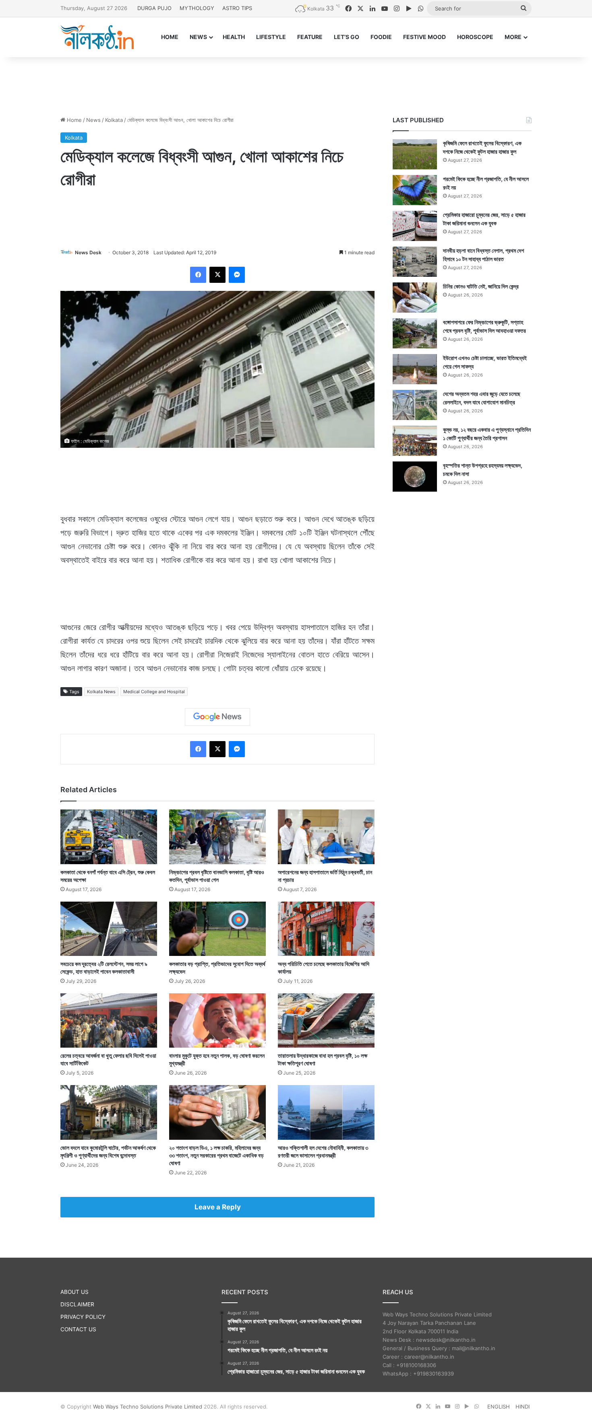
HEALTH (234, 36)
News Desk (88, 252)
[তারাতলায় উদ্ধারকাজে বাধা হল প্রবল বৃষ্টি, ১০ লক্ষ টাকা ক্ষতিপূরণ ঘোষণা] (326, 1020)
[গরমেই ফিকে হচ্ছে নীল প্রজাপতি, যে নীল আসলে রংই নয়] (415, 190)
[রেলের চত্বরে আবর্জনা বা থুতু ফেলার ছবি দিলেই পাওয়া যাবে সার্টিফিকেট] (108, 1020)
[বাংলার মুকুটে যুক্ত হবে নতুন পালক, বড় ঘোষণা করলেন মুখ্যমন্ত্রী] (217, 1020)
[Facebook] (198, 275)
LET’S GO (346, 36)
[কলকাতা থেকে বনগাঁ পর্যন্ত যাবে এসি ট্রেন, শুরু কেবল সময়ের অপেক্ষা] (108, 836)
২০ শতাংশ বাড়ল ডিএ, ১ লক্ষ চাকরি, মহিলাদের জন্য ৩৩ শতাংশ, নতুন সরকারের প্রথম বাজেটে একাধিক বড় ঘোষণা (216, 1155)
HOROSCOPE (475, 36)
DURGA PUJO (154, 8)
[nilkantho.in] (97, 37)
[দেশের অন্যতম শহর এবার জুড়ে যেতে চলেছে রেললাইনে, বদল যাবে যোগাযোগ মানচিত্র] (415, 405)
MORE (513, 36)
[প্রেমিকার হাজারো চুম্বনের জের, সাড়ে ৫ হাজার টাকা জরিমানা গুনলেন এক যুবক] (415, 226)
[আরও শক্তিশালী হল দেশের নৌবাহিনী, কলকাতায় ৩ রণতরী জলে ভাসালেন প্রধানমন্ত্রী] (326, 1112)
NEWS (198, 36)
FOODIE (381, 36)
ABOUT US (74, 1292)
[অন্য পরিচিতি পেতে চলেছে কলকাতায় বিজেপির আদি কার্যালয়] (326, 929)
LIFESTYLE (271, 36)
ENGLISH (498, 1406)
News (93, 120)
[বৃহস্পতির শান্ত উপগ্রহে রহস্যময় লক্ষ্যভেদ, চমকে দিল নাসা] (415, 476)
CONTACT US (78, 1329)
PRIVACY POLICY (83, 1317)
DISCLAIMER (77, 1304)
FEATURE (310, 36)
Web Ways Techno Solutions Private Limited (147, 1406)
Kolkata (114, 120)
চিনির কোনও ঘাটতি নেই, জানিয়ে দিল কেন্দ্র (481, 286)
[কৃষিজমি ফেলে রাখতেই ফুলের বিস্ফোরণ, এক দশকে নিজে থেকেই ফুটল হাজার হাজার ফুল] (415, 154)
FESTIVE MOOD (424, 36)
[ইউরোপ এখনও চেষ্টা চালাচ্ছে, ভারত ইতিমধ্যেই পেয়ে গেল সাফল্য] (415, 369)
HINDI (522, 1406)
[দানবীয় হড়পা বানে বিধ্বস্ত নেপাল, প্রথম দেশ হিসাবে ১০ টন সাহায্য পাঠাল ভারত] (415, 262)
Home (73, 120)
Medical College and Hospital (154, 691)
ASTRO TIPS (237, 8)
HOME (169, 36)
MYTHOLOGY (197, 8)
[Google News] (217, 717)
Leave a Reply (218, 1207)
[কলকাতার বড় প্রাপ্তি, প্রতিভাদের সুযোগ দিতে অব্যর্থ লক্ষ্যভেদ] (217, 929)
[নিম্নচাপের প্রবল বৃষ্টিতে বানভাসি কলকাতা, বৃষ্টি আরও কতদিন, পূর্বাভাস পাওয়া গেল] (217, 836)
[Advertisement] (296, 83)
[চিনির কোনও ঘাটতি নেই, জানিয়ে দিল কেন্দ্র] (415, 297)
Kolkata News (101, 691)
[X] (217, 275)
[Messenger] (237, 275)
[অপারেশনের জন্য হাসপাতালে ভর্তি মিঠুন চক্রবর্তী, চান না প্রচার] (326, 836)
